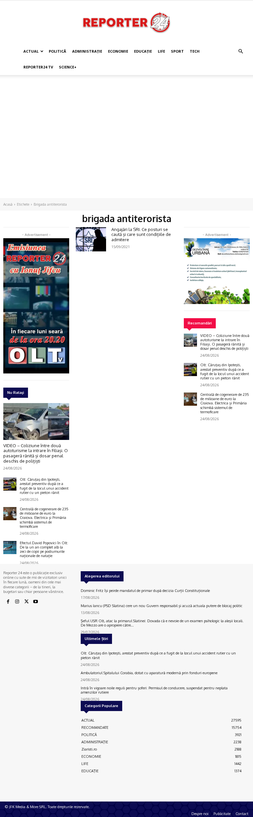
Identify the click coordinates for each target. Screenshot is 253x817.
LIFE (161, 51)
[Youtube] (35, 601)
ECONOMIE (118, 51)
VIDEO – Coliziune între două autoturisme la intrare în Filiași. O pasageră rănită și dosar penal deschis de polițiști (35, 453)
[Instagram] (17, 601)
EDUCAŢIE (143, 51)
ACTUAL (31, 51)
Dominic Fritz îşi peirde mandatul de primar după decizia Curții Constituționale (145, 590)
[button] (240, 51)
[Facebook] (8, 601)
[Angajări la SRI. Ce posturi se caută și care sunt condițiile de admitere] (91, 239)
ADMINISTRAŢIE (87, 51)
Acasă (8, 204)
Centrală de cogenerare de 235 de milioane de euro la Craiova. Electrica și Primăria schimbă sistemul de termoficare (44, 518)
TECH (195, 51)
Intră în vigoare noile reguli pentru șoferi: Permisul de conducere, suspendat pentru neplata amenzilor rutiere (154, 690)
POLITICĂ (57, 51)
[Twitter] (26, 601)
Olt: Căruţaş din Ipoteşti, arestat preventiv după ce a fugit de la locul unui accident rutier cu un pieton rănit (44, 486)
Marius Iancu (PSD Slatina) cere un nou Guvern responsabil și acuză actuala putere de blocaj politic (161, 605)
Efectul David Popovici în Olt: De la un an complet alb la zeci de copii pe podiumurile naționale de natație (44, 549)
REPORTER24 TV (38, 66)
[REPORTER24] (126, 22)
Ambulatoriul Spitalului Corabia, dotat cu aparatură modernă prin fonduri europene (149, 673)
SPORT (177, 51)
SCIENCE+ (67, 66)
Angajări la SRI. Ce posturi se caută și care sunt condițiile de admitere (141, 234)
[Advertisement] (126, 89)
